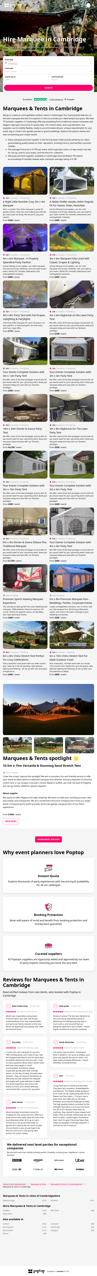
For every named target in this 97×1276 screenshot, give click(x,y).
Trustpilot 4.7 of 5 (58, 1271)
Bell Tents (55, 1210)
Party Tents (7, 1213)
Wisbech (54, 1200)
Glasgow (54, 1230)
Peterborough (9, 1200)
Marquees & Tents (38, 1184)
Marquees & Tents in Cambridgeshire (66, 1184)
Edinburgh (55, 1227)
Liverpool (54, 1224)
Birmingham (8, 1227)
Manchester (8, 1230)
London (6, 1224)
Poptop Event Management (14, 1184)
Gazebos (6, 1210)
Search (77, 5)
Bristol (5, 1233)
